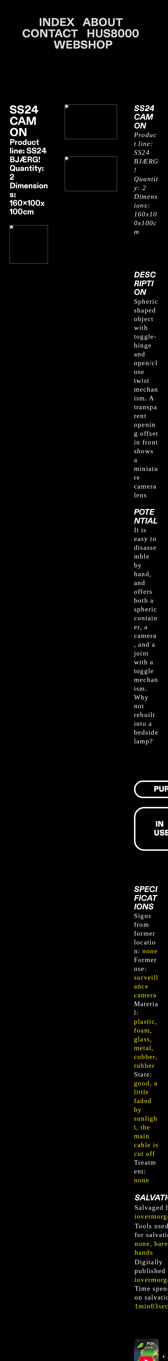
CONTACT (50, 33)
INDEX (56, 22)
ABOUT (106, 22)
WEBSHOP (84, 45)
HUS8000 (113, 33)
